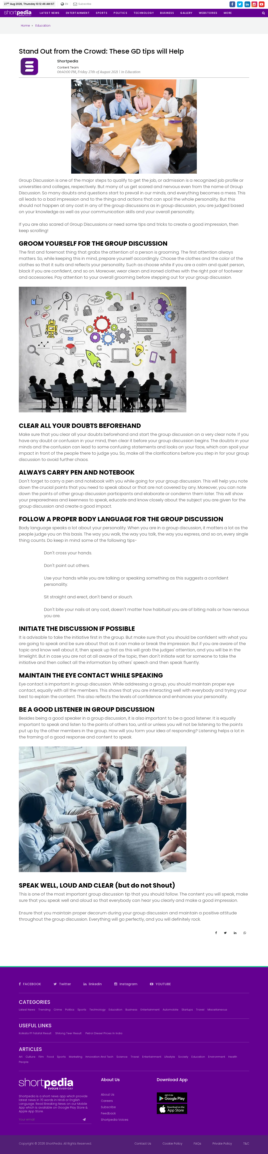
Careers (107, 1101)
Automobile (170, 1010)
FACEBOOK (31, 984)
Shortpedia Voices (114, 1120)
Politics (69, 1010)
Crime (58, 1010)
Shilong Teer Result (68, 1033)
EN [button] (66, 4)
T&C (246, 1143)
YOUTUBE (163, 984)
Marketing (75, 1057)
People (23, 1062)
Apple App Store (31, 1111)
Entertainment (150, 1010)
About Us (107, 1094)
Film (41, 1057)
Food (50, 1057)
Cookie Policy (172, 1143)
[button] (228, 13)
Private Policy (222, 1143)
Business (131, 1010)
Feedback (108, 1113)
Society (183, 1057)
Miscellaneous (217, 1010)
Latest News (27, 1010)
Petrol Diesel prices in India (103, 1033)
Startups (187, 1010)
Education (115, 1010)
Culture (30, 1057)
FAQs (197, 1143)
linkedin (95, 984)
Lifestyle (169, 1057)
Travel (200, 1010)
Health (232, 1057)
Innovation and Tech (99, 1057)
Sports (81, 1010)
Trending (44, 1010)
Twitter (64, 984)
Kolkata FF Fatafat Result (35, 1033)
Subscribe (108, 1107)
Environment (216, 1057)
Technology (97, 1010)
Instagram (128, 984)
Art (20, 1057)
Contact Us (142, 1143)
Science (122, 1057)
